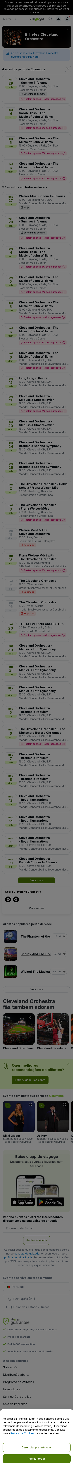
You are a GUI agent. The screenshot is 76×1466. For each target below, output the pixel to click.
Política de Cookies (22, 1433)
